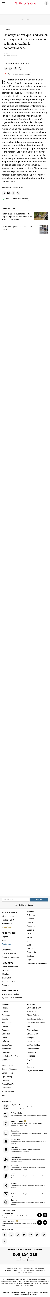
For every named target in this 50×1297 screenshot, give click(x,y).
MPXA (19, 1272)
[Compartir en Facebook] (15, 68)
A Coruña (31, 915)
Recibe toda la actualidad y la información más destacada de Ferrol (28, 1176)
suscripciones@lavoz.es (25, 1260)
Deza (29, 934)
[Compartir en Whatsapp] (6, 68)
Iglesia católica (18, 187)
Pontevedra (31, 952)
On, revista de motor (35, 1071)
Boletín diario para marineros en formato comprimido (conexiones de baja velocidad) (25, 1149)
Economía (6, 1015)
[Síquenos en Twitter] (11, 1234)
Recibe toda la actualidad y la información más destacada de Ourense (28, 1202)
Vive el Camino (33, 1041)
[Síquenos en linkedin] (24, 1234)
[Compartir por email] (10, 68)
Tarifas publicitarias (10, 967)
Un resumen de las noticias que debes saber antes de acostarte (29, 1114)
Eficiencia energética (10, 994)
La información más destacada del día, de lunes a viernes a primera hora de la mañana (28, 1107)
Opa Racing (7, 1077)
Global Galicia (33, 1015)
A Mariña (30, 919)
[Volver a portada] (25, 3)
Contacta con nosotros (11, 957)
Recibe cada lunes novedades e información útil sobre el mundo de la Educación (29, 1133)
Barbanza (31, 926)
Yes (28, 1063)
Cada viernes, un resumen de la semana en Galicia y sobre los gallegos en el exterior (29, 1159)
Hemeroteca (7, 924)
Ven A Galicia (32, 1034)
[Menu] (3, 3)
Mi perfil (5, 937)
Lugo (29, 945)
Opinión (5, 1026)
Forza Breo (6, 1088)
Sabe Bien (31, 1011)
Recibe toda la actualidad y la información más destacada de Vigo (28, 1194)
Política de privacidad (18, 1292)
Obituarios (6, 1052)
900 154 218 (25, 1254)
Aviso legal (6, 1292)
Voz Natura (30, 1270)
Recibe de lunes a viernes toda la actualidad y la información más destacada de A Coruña (28, 1167)
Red (28, 1026)
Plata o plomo (32, 1030)
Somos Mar (6, 1049)
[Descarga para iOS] (39, 1215)
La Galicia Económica (11, 1056)
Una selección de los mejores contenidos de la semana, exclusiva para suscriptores (26, 1123)
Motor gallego (7, 1095)
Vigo (29, 960)
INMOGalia (6, 978)
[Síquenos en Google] (4, 1241)
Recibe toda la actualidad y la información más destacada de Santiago (28, 1185)
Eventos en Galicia (9, 981)
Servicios (5, 970)
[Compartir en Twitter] (20, 68)
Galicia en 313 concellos (37, 963)
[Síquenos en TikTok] (37, 1234)
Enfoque (30, 1037)
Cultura (5, 1037)
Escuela (30, 1067)
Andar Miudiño (8, 1084)
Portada (5, 1008)
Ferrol (29, 937)
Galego (30, 905)
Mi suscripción (8, 916)
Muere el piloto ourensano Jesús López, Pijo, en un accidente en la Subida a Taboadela (17, 216)
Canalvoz (22, 1270)
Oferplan (5, 974)
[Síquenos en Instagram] (17, 1234)
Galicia (5, 1011)
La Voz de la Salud (34, 1008)
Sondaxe (15, 1270)
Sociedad (6, 1034)
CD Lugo (5, 1080)
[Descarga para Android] (45, 1215)
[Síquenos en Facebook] (4, 1234)
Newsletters (7, 940)
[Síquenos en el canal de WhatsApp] (44, 1234)
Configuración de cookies (29, 1294)
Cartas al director (9, 954)
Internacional (7, 1023)
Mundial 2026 (7, 1065)
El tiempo (6, 1060)
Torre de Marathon (9, 1069)
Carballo (30, 930)
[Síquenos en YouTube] (30, 1234)
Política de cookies (32, 1292)
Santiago (30, 956)
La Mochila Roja (33, 1045)
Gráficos (5, 1041)
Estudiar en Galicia (35, 1019)
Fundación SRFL (28, 1268)
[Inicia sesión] (46, 3)
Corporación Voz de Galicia (14, 1268)
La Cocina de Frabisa (36, 1023)
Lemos (29, 941)
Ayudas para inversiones (12, 998)
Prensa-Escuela (40, 1270)
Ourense (30, 948)
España (5, 1019)
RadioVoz (8, 1270)
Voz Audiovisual (39, 1268)
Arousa (30, 922)
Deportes (5, 1030)
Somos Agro (7, 1045)
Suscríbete (6, 927)
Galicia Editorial (27, 1272)
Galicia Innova (33, 1049)
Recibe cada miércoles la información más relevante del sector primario (28, 1141)
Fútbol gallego (8, 1091)
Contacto (5, 985)
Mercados (31, 1056)
